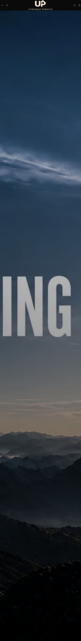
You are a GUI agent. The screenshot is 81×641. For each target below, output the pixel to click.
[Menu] (2, 5)
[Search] (7, 5)
